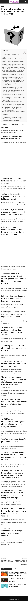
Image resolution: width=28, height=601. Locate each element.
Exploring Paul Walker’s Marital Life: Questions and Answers (7, 562)
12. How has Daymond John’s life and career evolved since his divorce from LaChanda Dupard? (14, 86)
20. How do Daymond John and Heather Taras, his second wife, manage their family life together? (14, 116)
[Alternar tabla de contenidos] (23, 52)
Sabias (5, 4)
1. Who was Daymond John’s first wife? (11, 54)
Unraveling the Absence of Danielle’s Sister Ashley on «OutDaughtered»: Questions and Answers (20, 562)
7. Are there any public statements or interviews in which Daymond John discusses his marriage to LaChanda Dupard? (13, 71)
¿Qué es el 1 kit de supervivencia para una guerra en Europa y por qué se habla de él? (17, 580)
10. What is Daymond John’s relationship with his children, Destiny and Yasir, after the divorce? (13, 81)
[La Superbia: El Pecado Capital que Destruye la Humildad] (4, 586)
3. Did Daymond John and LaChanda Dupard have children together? (13, 59)
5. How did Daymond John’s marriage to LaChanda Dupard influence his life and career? (13, 65)
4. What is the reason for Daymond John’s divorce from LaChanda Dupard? (13, 62)
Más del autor (16, 568)
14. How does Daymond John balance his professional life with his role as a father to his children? (13, 94)
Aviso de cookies (18, 597)
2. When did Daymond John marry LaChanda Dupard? (12, 56)
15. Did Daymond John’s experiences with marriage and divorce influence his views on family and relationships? (14, 99)
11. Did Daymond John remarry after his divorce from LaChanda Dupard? (14, 84)
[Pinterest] (8, 19)
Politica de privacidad (10, 597)
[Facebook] (2, 19)
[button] (2, 1)
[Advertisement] (14, 160)
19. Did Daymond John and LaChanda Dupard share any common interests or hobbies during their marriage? (14, 113)
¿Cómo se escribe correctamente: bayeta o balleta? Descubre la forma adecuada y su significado (17, 574)
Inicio (2, 4)
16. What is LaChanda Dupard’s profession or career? (12, 102)
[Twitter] (5, 19)
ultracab (4, 16)
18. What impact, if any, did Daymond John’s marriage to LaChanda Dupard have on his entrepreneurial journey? (12, 109)
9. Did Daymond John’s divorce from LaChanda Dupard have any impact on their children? (13, 78)
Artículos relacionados (6, 568)
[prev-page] (2, 591)
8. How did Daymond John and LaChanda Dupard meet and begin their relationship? (13, 75)
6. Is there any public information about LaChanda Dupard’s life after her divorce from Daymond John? (14, 68)
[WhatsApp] (11, 19)
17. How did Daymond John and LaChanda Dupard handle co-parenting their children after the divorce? (14, 105)
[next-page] (4, 591)
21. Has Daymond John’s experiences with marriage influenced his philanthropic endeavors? (14, 119)
